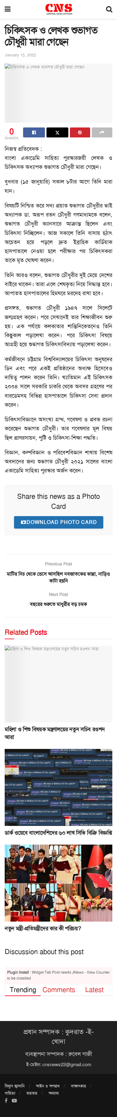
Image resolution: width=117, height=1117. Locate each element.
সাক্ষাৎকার (78, 1086)
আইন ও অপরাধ (48, 1086)
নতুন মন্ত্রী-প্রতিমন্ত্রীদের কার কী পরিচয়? (43, 928)
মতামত (32, 1093)
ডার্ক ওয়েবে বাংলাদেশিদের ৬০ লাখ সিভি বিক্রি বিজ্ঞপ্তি (58, 833)
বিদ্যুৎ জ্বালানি (15, 1086)
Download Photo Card (62, 522)
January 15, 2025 (20, 55)
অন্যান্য (54, 1093)
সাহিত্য (10, 1093)
